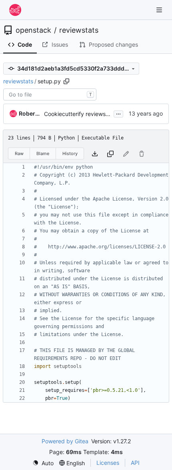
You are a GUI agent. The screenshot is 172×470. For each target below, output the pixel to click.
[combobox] (49, 94)
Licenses (107, 462)
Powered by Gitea (65, 441)
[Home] (15, 10)
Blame (42, 153)
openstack (33, 30)
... (118, 113)
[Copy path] (66, 81)
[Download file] (94, 153)
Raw (19, 153)
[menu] (43, 463)
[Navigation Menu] (160, 9)
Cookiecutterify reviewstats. (80, 113)
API (135, 462)
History (70, 153)
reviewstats (78, 30)
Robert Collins (30, 113)
